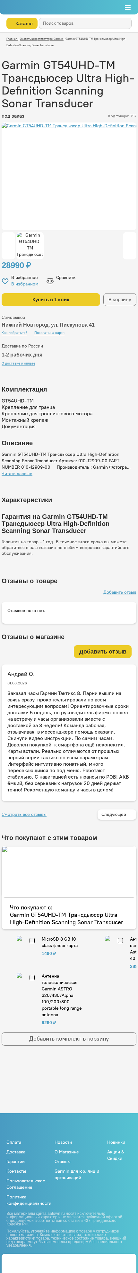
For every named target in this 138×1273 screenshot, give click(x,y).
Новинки (116, 1142)
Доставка (15, 1152)
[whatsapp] (11, 1261)
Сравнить (65, 277)
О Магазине (67, 1152)
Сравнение (114, 7)
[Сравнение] (126, 1261)
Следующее (113, 814)
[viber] (33, 1261)
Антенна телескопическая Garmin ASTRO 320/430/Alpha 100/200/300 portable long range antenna (62, 995)
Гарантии (15, 1161)
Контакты (16, 1171)
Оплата (13, 1142)
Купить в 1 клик (50, 299)
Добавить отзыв (119, 592)
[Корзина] (100, 7)
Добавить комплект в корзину (69, 1038)
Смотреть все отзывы (24, 814)
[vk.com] (112, 1127)
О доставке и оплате (18, 363)
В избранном (25, 284)
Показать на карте (49, 333)
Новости (63, 1142)
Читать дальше (17, 473)
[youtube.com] (123, 1127)
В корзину (119, 299)
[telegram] (22, 1261)
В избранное (24, 277)
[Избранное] (112, 1261)
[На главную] (25, 7)
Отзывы (63, 1161)
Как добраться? (14, 333)
